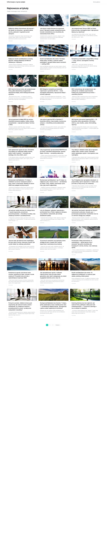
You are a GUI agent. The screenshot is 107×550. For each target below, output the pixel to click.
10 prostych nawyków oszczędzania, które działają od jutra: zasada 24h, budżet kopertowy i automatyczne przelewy (53, 242)
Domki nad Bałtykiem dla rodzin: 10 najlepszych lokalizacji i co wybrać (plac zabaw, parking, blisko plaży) (83, 274)
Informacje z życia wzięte (16, 2)
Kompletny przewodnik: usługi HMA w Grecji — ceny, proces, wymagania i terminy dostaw (85, 60)
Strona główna (96, 2)
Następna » (58, 324)
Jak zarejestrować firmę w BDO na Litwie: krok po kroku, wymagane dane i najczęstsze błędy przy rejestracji (85, 30)
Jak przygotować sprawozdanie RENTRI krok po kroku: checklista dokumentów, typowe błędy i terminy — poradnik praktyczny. (53, 151)
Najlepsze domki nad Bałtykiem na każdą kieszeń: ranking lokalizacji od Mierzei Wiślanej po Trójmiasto (20, 60)
